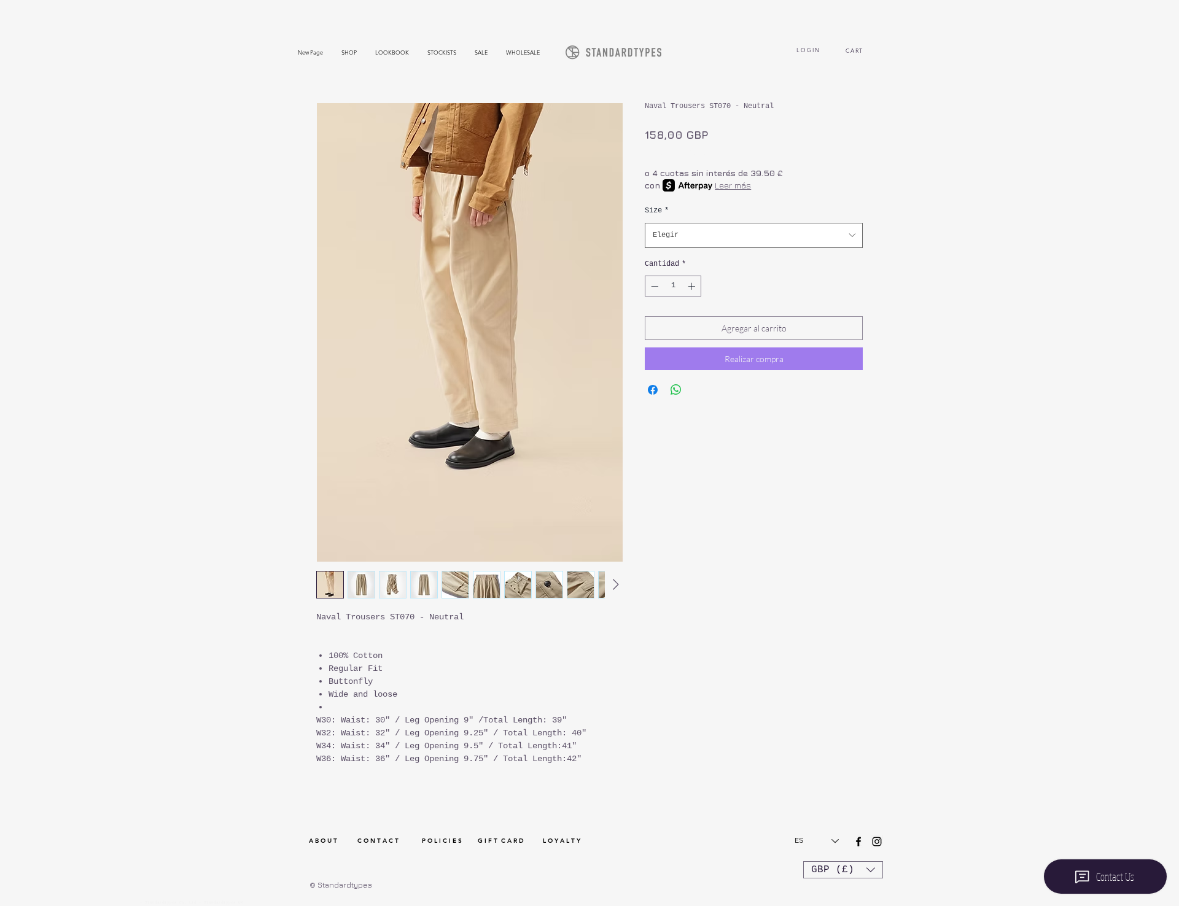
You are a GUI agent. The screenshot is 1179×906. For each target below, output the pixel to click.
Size (657, 210)
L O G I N (807, 49)
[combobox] (754, 235)
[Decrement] (653, 286)
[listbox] (843, 869)
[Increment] (692, 286)
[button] (843, 869)
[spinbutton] (673, 286)
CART (856, 50)
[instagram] (877, 841)
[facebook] (858, 841)
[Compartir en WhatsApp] (676, 389)
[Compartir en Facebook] (652, 389)
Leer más (733, 185)
